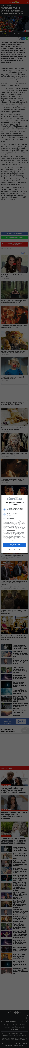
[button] (14, 518)
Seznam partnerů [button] (11, 530)
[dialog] (14, 524)
